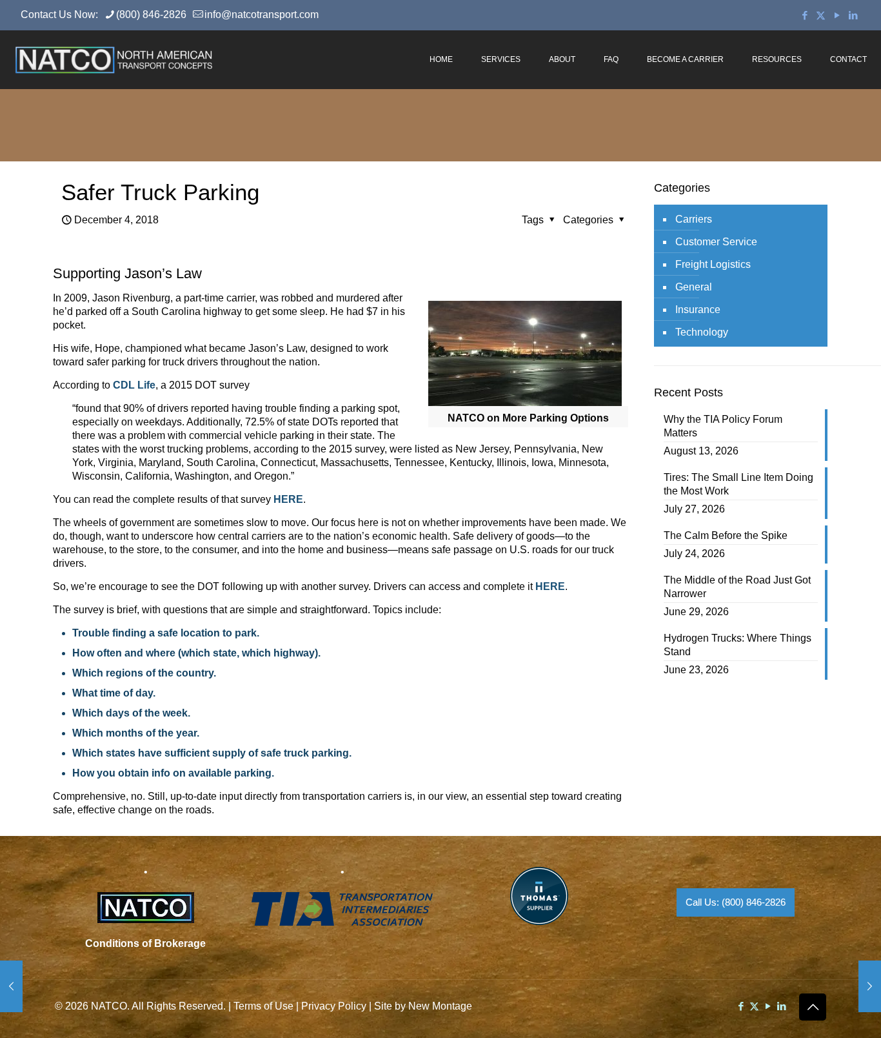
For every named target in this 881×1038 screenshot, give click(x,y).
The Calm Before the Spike (725, 535)
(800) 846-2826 (151, 14)
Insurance (697, 309)
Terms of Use (263, 1006)
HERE (288, 499)
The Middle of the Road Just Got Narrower (737, 587)
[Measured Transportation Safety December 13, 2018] (869, 986)
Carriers (693, 219)
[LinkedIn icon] (853, 15)
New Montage (440, 1006)
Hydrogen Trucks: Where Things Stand (737, 645)
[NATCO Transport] (113, 59)
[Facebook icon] (804, 15)
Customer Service (716, 241)
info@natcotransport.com (261, 14)
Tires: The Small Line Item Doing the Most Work (738, 484)
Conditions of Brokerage (145, 943)
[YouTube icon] (837, 15)
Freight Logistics (713, 264)
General (693, 286)
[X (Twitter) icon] (821, 15)
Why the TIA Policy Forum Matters (723, 426)
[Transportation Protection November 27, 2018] (11, 986)
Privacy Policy (333, 1006)
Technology (701, 332)
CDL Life (134, 385)
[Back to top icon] (812, 1007)
